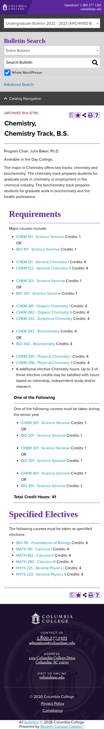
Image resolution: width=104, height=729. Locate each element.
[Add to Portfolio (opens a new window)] (78, 115)
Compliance (53, 710)
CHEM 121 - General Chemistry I (42, 262)
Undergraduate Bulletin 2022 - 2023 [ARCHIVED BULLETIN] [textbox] (53, 23)
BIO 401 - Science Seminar (43, 485)
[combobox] (52, 23)
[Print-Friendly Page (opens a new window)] (90, 115)
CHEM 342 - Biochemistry (37, 331)
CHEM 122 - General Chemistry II (43, 268)
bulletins (31, 722)
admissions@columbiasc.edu (52, 643)
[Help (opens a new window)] (96, 115)
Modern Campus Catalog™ (62, 726)
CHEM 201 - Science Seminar (40, 280)
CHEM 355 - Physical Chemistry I (43, 356)
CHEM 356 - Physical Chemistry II (44, 362)
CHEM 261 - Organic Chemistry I (43, 306)
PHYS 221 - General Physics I (40, 568)
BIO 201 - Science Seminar (38, 293)
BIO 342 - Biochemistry (35, 343)
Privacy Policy (52, 703)
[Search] (95, 62)
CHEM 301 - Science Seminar (45, 448)
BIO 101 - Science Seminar (38, 249)
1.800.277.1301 (91, 5)
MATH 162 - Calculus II (35, 555)
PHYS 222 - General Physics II (41, 574)
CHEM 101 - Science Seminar (40, 236)
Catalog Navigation (25, 98)
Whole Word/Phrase (27, 73)
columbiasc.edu (91, 9)
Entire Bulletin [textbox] (18, 50)
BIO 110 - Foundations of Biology (43, 542)
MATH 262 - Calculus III (36, 561)
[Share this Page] (84, 115)
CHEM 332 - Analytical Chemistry (44, 318)
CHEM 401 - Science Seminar (45, 473)
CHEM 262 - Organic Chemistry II (44, 312)
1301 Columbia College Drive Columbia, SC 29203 (52, 660)
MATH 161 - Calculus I (34, 549)
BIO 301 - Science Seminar (43, 460)
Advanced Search (19, 84)
